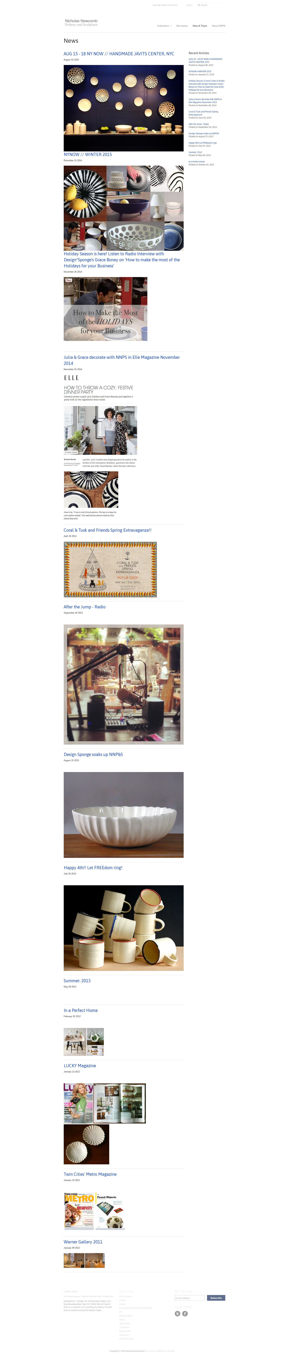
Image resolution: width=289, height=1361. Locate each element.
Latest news (71, 1291)
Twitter (177, 1314)
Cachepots (124, 1327)
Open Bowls (124, 1323)
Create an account (169, 5)
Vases (122, 1319)
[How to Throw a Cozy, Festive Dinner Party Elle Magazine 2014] (71, 380)
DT (120, 1312)
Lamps (122, 1304)
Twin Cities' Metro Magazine (90, 1174)
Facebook (185, 1314)
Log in (155, 5)
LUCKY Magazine (80, 1065)
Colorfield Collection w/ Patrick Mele (135, 1308)
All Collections (125, 1296)
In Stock (122, 1300)
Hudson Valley (125, 1316)
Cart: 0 (189, 5)
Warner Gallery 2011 (83, 1241)
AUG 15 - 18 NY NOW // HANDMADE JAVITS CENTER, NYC (119, 53)
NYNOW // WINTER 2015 (200, 71)
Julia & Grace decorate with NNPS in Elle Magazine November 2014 (122, 360)
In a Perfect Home (81, 1010)
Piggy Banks (125, 1331)
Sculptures (124, 1335)
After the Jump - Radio (85, 606)
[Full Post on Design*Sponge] (105, 340)
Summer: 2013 (77, 980)
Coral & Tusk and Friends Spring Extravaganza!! (108, 530)
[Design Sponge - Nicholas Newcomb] (124, 857)
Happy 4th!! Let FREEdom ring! (93, 867)
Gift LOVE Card (126, 1339)
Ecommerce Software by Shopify (160, 1351)
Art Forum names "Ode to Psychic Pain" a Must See (88, 1296)
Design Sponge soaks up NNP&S (93, 754)
